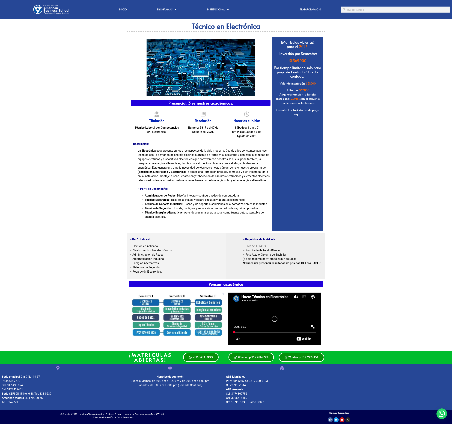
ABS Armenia (234, 389)
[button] (441, 413)
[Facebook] (330, 419)
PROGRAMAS (165, 9)
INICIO (123, 9)
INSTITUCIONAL (216, 9)
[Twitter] (336, 419)
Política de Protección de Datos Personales (113, 417)
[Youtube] (342, 419)
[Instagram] (347, 419)
